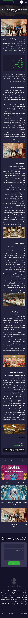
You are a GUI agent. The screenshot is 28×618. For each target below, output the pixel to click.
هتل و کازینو (20, 247)
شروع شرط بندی (7, 2)
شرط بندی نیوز (16, 445)
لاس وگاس (11, 50)
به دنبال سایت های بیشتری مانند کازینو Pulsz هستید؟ (14, 482)
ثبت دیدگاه (14, 563)
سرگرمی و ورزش (17, 443)
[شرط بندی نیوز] (22, 2)
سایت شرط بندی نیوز (22, 590)
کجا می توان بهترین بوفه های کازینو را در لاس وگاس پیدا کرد (14, 10)
